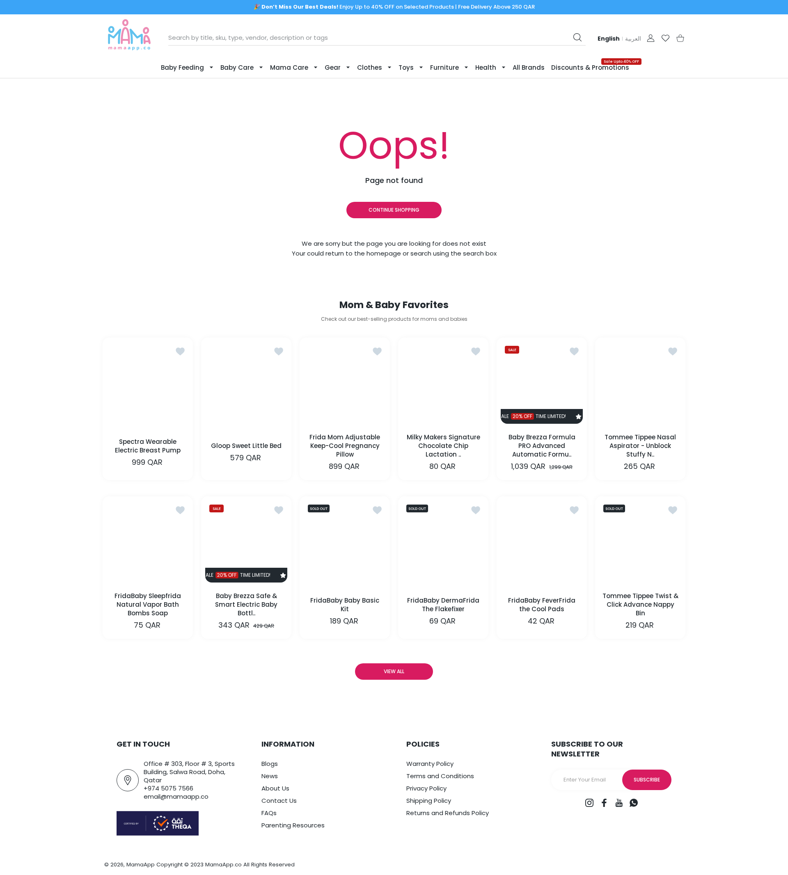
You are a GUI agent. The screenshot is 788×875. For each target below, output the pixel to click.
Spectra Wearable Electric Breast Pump (148, 446)
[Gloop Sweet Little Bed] (246, 383)
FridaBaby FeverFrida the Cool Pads (541, 604)
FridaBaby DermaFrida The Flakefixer (443, 604)
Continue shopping (394, 209)
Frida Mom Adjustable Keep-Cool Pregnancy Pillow (344, 446)
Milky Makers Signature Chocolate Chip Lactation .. (443, 446)
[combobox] (377, 38)
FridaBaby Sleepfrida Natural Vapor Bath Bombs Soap (148, 604)
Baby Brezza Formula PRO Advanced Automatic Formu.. (542, 446)
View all (394, 671)
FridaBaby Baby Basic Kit (344, 604)
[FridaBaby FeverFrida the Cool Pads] (542, 541)
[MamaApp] (129, 37)
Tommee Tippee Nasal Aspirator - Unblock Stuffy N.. (640, 446)
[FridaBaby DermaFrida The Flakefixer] (443, 541)
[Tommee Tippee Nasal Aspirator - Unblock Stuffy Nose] (640, 383)
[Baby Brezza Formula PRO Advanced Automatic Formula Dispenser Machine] (542, 383)
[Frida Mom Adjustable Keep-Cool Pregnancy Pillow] (345, 383)
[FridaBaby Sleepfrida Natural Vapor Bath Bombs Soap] (148, 541)
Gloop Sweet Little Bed (246, 445)
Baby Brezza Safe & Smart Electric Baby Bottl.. (246, 604)
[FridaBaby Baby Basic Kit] (345, 541)
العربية (633, 38)
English (609, 38)
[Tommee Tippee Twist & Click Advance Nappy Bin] (640, 541)
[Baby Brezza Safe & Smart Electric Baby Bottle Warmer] (246, 541)
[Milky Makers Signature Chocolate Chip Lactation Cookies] (443, 383)
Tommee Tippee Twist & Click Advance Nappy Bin (640, 604)
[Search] (577, 37)
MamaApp (140, 864)
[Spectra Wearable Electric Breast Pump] (148, 383)
